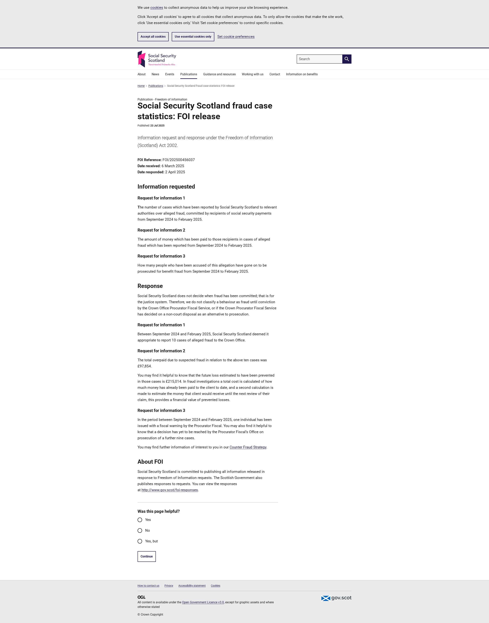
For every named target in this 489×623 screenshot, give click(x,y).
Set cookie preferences (236, 36)
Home (141, 85)
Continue (147, 556)
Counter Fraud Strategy (248, 447)
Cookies (215, 585)
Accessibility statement (192, 585)
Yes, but (151, 541)
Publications (155, 85)
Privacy (168, 585)
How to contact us (148, 585)
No (147, 530)
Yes (148, 520)
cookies (156, 7)
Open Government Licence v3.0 (203, 602)
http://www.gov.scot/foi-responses (170, 490)
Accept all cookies (153, 36)
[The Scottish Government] (336, 598)
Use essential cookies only (193, 36)
